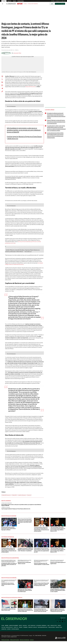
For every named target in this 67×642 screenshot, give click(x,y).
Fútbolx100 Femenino (31, 86)
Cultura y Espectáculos (7, 627)
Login (52, 3)
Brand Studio (54, 625)
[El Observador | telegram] (62, 621)
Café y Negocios (31, 625)
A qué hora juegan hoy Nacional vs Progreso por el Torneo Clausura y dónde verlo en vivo (15, 508)
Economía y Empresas (41, 625)
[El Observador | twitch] (65, 621)
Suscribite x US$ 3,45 (60, 3)
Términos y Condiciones (24, 639)
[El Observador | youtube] (62, 619)
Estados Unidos (21, 1)
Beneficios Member (13, 625)
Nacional (29, 495)
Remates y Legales (32, 627)
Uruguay (4, 1)
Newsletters (59, 627)
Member (6, 625)
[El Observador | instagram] (60, 619)
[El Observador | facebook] (58, 619)
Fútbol (25, 3)
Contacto (32, 639)
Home (2, 625)
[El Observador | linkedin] (57, 621)
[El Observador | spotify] (60, 621)
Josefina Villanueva (22, 495)
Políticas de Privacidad (14, 639)
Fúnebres (25, 627)
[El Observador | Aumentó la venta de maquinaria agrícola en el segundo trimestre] (58, 561)
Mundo (59, 625)
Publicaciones (51, 627)
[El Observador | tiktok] (65, 619)
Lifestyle (16, 627)
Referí (20, 625)
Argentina (9, 1)
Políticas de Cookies (5, 639)
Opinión (20, 627)
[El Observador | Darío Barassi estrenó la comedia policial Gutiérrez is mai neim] (25, 561)
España (14, 1)
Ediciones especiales (42, 627)
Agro (48, 625)
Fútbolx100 (14, 495)
